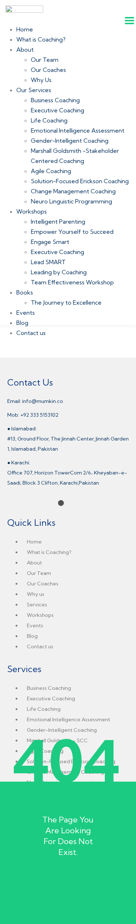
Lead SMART (48, 262)
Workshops (31, 211)
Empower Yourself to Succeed (72, 231)
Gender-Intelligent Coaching (69, 140)
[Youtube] (41, 503)
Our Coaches (48, 69)
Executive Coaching (57, 110)
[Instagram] (20, 503)
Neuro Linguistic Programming (71, 201)
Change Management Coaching (73, 191)
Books (24, 292)
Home (24, 29)
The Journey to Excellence (66, 302)
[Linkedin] (30, 503)
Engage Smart (50, 241)
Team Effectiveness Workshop (72, 282)
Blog (22, 322)
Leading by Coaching (59, 272)
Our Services (33, 90)
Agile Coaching (51, 171)
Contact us (31, 332)
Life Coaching (49, 120)
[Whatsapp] (51, 503)
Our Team (44, 59)
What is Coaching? (41, 39)
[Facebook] (10, 503)
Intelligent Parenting (58, 221)
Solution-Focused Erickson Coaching (80, 181)
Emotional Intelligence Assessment (77, 130)
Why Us (41, 79)
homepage (69, 881)
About (25, 49)
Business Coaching (55, 100)
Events (25, 312)
